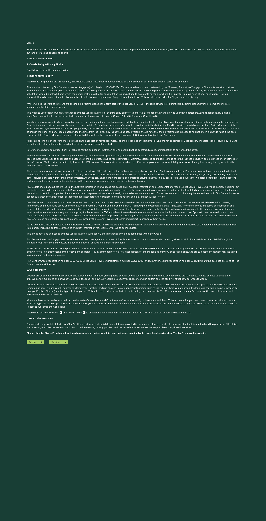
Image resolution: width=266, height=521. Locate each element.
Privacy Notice (51, 312)
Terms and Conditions (143, 116)
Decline (55, 342)
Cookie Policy (120, 116)
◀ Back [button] (30, 43)
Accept (32, 342)
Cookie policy (75, 312)
